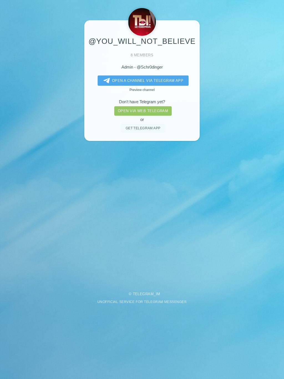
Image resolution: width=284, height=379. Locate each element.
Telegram (143, 294)
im (158, 294)
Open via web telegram (143, 111)
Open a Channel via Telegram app (148, 81)
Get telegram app (143, 128)
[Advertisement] (142, 213)
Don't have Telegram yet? (142, 102)
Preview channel (142, 90)
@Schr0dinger (150, 67)
